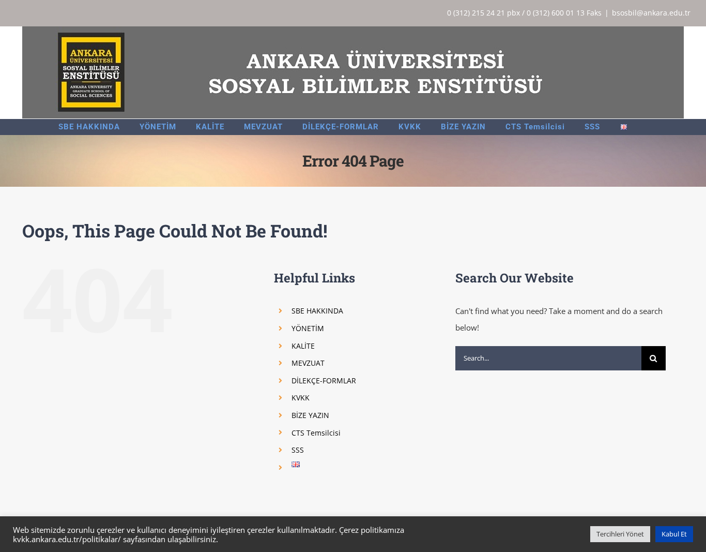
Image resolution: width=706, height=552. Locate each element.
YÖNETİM (307, 328)
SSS (297, 450)
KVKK (300, 397)
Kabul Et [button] (674, 534)
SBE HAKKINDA (317, 311)
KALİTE (303, 346)
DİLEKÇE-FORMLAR (323, 380)
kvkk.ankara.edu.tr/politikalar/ (67, 539)
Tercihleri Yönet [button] (620, 534)
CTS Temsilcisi (316, 433)
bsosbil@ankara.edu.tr (651, 13)
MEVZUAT (308, 363)
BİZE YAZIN (310, 415)
